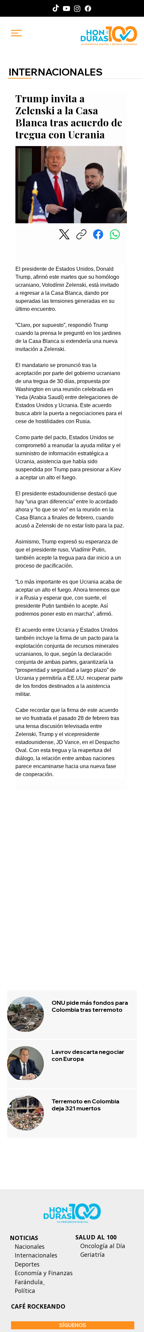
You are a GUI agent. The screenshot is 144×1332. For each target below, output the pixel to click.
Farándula (29, 1282)
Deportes (26, 1264)
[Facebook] (88, 8)
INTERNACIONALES (55, 72)
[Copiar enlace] (81, 234)
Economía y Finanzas (44, 1273)
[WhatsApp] (115, 234)
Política (22, 1291)
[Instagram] (77, 8)
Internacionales (36, 1255)
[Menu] (16, 33)
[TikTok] (56, 8)
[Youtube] (66, 8)
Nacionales (30, 1246)
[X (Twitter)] (64, 234)
